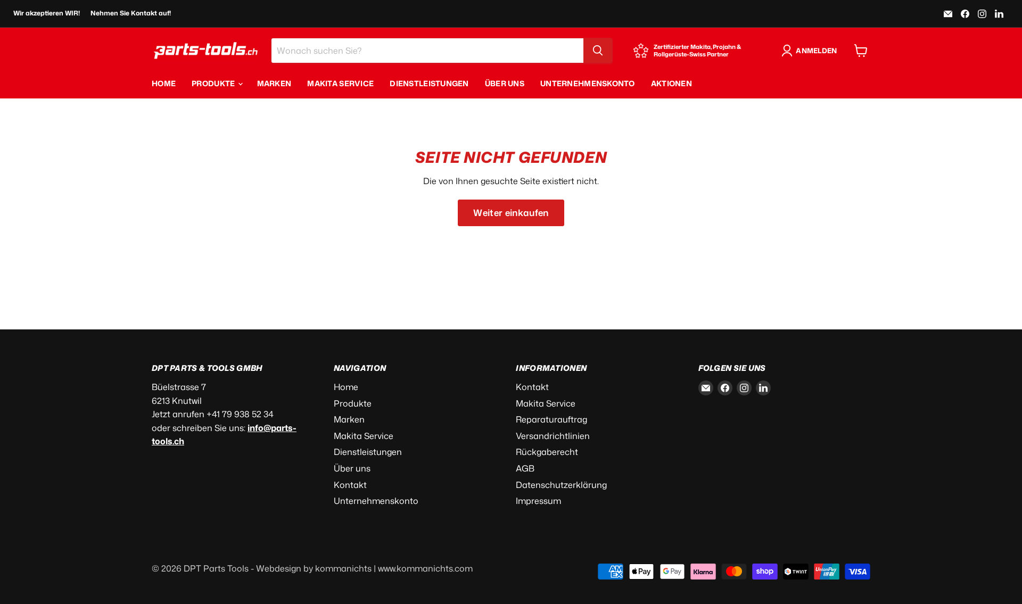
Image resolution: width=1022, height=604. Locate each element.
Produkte (214, 83)
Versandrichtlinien (553, 436)
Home (164, 83)
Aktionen (671, 83)
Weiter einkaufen (510, 212)
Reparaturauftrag (551, 419)
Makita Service (340, 83)
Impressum (538, 501)
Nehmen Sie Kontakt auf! (130, 13)
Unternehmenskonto (587, 83)
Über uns (504, 83)
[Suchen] (597, 50)
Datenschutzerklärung (561, 485)
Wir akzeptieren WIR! (46, 13)
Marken (274, 83)
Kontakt (350, 485)
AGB (525, 468)
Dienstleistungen (429, 83)
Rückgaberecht (547, 452)
